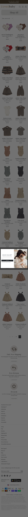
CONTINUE (7, 260)
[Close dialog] (26, 249)
